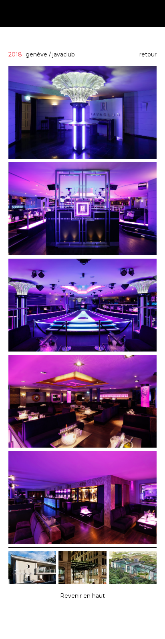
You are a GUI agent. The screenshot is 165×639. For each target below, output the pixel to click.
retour (148, 54)
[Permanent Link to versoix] (32, 582)
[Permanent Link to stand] (82, 582)
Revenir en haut (82, 595)
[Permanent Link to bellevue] (133, 582)
